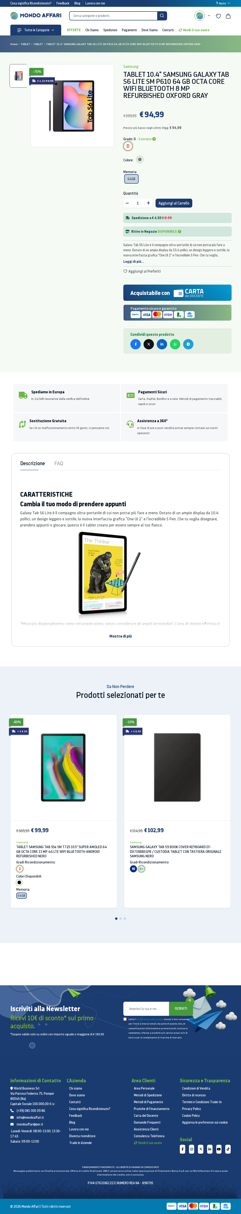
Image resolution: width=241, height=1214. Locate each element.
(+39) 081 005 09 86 (31, 1111)
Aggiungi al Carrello (174, 203)
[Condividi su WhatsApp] (175, 344)
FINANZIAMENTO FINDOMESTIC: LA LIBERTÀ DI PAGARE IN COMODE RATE (120, 1167)
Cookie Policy (191, 1115)
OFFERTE (74, 30)
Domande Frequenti (147, 1122)
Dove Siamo (150, 30)
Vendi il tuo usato (196, 30)
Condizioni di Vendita (196, 1088)
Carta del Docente (146, 1115)
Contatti (168, 30)
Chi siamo (75, 1088)
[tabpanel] (72, 105)
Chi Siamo (92, 30)
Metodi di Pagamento (148, 1102)
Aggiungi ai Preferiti (144, 271)
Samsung (22, 842)
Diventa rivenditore (82, 1136)
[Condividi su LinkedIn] (162, 344)
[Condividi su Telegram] (188, 344)
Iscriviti (181, 1008)
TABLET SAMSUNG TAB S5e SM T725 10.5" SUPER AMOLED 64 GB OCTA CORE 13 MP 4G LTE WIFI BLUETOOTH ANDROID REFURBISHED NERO (61, 851)
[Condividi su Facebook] (135, 344)
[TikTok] (228, 1149)
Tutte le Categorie (36, 30)
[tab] (18, 76)
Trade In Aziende (80, 1143)
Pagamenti (129, 30)
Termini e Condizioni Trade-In (202, 1102)
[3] (125, 918)
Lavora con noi (95, 3)
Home (14, 44)
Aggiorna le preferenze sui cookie (205, 1122)
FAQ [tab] (58, 463)
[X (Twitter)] (200, 1149)
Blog (77, 3)
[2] (120, 918)
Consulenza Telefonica (149, 1136)
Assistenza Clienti (146, 1129)
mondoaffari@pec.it (30, 1124)
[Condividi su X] (149, 344)
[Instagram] (191, 1149)
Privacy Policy (191, 1109)
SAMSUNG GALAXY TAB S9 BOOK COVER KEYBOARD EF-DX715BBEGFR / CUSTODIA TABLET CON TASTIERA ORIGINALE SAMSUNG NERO (175, 851)
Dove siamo (77, 1095)
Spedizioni (110, 30)
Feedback (62, 3)
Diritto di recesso (194, 1095)
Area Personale (144, 1088)
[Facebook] (182, 1149)
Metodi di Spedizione (148, 1095)
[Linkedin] (210, 1149)
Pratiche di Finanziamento (151, 1109)
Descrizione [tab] (32, 463)
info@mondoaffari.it (30, 1117)
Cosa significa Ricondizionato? (31, 3)
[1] (116, 918)
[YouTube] (219, 1149)
